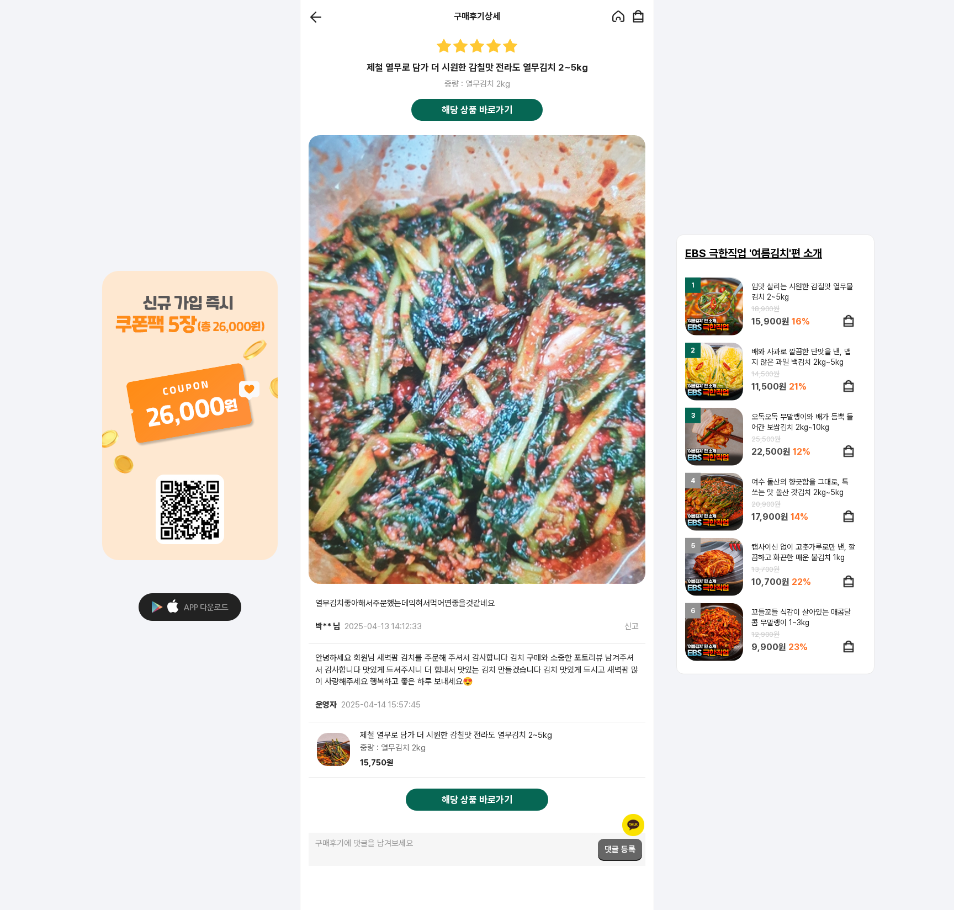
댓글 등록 (620, 849)
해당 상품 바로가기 (477, 109)
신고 (631, 626)
